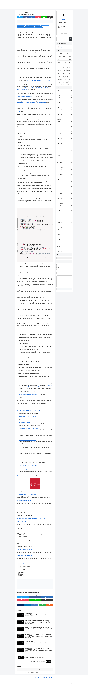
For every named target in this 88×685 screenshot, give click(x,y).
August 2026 (64, 90)
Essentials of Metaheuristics (24, 422)
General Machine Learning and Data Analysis (31, 410)
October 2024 (64, 143)
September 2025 (64, 116)
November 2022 (64, 198)
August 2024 (64, 148)
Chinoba (64, 19)
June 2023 (64, 181)
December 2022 (64, 196)
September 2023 (64, 174)
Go (70, 39)
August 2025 (64, 119)
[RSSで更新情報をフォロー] (49, 605)
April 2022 (64, 215)
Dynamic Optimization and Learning (26, 469)
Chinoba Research (21, 584)
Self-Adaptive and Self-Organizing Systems (27, 440)
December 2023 (64, 167)
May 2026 (64, 97)
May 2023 (64, 184)
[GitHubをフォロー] (34, 605)
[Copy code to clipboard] (52, 210)
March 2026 (64, 102)
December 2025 (64, 109)
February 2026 (64, 104)
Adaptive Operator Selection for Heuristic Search (28, 460)
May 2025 (64, 126)
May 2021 (64, 241)
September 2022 (64, 203)
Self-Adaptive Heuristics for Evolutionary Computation (26, 494)
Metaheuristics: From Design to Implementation (28, 428)
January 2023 (64, 193)
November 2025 (64, 112)
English (61, 46)
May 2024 (64, 155)
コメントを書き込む (35, 669)
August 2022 (64, 205)
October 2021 (64, 229)
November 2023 (64, 169)
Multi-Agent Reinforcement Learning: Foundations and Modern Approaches (31, 518)
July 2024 (64, 150)
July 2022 (64, 208)
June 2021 (64, 239)
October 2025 (64, 114)
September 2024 (64, 145)
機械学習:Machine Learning (34, 592)
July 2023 (64, 179)
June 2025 (64, 124)
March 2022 (64, 217)
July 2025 (64, 121)
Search (57, 36)
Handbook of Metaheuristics (24, 446)
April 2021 (64, 244)
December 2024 (64, 138)
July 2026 (64, 92)
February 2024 (64, 162)
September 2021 (64, 232)
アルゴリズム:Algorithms (20, 592)
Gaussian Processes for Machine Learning (24, 539)
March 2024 (64, 160)
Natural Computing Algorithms (22, 521)
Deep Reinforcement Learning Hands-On (24, 555)
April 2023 (64, 186)
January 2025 (64, 136)
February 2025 (64, 133)
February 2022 (64, 220)
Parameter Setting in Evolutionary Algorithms (28, 465)
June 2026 (64, 95)
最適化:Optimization (27, 592)
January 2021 (64, 251)
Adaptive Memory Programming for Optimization (28, 416)
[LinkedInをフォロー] (27, 605)
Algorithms (19, 475)
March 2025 (64, 131)
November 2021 (64, 227)
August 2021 (64, 234)
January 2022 (64, 222)
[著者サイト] (20, 605)
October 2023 (64, 172)
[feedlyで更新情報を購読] (42, 605)
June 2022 (64, 210)
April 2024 (64, 157)
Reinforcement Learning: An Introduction (24, 549)
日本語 (61, 47)
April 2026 (64, 100)
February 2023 (64, 191)
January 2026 (64, 107)
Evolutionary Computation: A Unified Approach (28, 434)
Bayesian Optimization (21, 531)
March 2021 (64, 246)
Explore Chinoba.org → (47, 21)
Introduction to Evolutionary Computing (24, 500)
